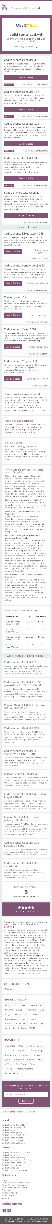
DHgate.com (25, 1055)
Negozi (20, 1111)
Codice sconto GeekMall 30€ (21, 60)
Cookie (27, 1221)
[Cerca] (39, 8)
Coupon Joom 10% (15, 297)
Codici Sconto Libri (10, 1167)
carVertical (20, 1014)
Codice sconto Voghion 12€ (21, 361)
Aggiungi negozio (10, 1192)
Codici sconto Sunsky (38, 283)
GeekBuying (21, 1064)
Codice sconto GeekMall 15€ (21, 92)
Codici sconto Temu (38, 347)
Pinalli (23, 1019)
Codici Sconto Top (10, 1155)
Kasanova (33, 1014)
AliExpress (10, 1045)
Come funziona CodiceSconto (16, 1182)
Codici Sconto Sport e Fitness (15, 1162)
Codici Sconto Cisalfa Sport (15, 1135)
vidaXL (41, 1059)
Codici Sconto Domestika (14, 1125)
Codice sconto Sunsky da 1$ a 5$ (24, 265)
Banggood (19, 1059)
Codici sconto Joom (38, 315)
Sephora (21, 1028)
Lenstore (33, 1019)
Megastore (10, 989)
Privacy (19, 1221)
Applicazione (8, 1195)
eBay (20, 1045)
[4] (29, 907)
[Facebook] (4, 1211)
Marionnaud (11, 1005)
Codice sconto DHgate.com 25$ (23, 233)
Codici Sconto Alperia (12, 1132)
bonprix (9, 1023)
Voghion (21, 1050)
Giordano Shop (35, 1050)
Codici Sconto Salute (11, 1165)
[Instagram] (9, 1211)
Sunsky (37, 1055)
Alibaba (30, 1045)
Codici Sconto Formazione (14, 1170)
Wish (39, 1045)
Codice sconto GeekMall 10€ (21, 123)
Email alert (7, 1190)
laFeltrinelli (21, 1023)
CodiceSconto (8, 1111)
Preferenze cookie (39, 1221)
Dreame (9, 1009)
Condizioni (9, 1221)
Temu (33, 1064)
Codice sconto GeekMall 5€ (21, 158)
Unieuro (23, 1005)
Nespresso (36, 1005)
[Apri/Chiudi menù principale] (46, 8)
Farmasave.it (11, 1019)
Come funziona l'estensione (15, 1185)
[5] (32, 907)
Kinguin (8, 1014)
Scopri (26, 77)
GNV (42, 1023)
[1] (19, 907)
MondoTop (10, 1055)
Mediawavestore (25, 1068)
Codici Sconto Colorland (13, 1143)
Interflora (31, 1009)
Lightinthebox (11, 1073)
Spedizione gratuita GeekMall (22, 192)
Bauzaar (20, 1009)
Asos (41, 1009)
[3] (26, 907)
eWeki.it (9, 1064)
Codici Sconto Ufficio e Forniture (17, 1160)
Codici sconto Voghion (37, 379)
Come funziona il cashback (14, 1187)
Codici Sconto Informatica (14, 1157)
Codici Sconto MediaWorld (14, 1127)
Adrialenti (9, 1028)
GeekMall (30, 1111)
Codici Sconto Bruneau (12, 1137)
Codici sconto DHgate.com (41, 251)
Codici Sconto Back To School (16, 1152)
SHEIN (32, 1028)
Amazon (31, 1059)
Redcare (33, 1023)
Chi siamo (6, 1180)
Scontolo (9, 1050)
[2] (22, 907)
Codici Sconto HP (10, 1130)
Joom (7, 1059)
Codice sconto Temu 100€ (20, 329)
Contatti (5, 1198)
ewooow (9, 1068)
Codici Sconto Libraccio (13, 1140)
